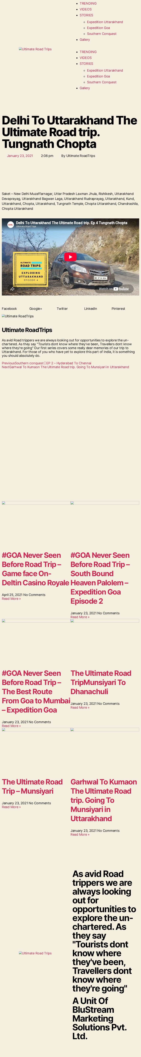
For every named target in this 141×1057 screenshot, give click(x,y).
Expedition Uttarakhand (105, 22)
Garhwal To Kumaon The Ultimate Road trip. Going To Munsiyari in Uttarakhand (103, 800)
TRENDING (88, 3)
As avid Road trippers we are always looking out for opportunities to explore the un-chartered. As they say (104, 931)
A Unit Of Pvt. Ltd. (99, 1018)
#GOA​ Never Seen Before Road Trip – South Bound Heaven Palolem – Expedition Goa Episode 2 (99, 578)
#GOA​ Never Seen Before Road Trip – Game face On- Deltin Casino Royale (35, 569)
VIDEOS (85, 9)
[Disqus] (70, 422)
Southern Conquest (101, 34)
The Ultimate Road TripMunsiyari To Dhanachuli (100, 682)
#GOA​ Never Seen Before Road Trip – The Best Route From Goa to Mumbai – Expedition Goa (36, 691)
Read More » (11, 599)
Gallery (85, 39)
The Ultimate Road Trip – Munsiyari (32, 786)
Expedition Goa (98, 28)
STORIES (86, 15)
